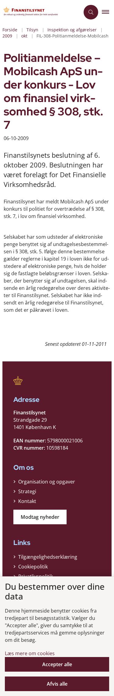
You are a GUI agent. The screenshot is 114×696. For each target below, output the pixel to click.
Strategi (27, 491)
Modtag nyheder (40, 517)
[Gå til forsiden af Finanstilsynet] (40, 12)
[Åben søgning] (91, 12)
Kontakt (27, 501)
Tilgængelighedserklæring (47, 557)
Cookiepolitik (33, 566)
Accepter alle (57, 664)
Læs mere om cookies (30, 653)
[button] (108, 12)
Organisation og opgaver (46, 481)
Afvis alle (57, 683)
